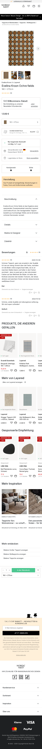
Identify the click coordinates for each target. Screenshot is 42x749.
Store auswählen (32, 158)
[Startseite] (6, 6)
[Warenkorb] (33, 6)
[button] (7, 93)
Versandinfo (34, 151)
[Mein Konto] (23, 6)
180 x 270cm (7, 575)
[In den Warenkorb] (15, 370)
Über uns (6, 711)
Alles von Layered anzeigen (13, 382)
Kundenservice (9, 688)
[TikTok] (27, 676)
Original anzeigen (27, 289)
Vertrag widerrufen (21, 655)
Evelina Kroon (6, 82)
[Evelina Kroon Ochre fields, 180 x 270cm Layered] (21, 48)
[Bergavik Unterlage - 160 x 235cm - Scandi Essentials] (5, 131)
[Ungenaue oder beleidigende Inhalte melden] (38, 292)
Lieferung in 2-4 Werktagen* (23, 1)
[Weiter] (38, 48)
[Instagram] (21, 676)
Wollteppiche (31, 22)
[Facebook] (15, 676)
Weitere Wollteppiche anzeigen (14, 554)
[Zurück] (4, 48)
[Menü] (39, 6)
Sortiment (7, 695)
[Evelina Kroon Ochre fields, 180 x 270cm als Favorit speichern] (38, 570)
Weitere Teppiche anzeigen (13, 558)
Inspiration (7, 703)
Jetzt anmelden (34, 105)
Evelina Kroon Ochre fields (10, 24)
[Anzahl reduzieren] (3, 570)
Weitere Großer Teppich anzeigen (15, 550)
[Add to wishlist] (11, 370)
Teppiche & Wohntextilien (10, 22)
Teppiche (22, 22)
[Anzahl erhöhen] (9, 570)
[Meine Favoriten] (28, 6)
